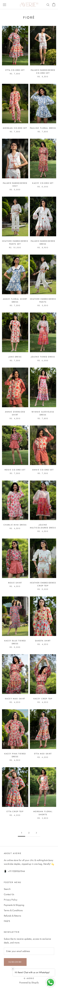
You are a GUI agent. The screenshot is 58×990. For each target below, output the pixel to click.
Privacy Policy (10, 899)
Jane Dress (15, 356)
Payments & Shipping (14, 905)
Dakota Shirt (43, 640)
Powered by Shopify (29, 982)
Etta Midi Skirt (43, 753)
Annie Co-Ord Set (43, 469)
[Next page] (36, 833)
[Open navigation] (4, 4)
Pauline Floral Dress (43, 128)
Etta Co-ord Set (15, 70)
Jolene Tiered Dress (43, 356)
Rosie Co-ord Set (15, 469)
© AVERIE (29, 978)
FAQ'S (7, 921)
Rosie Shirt (15, 582)
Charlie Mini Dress (15, 524)
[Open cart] (53, 4)
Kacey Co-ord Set (42, 183)
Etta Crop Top (15, 811)
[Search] (48, 4)
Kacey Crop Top (43, 698)
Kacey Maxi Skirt (15, 698)
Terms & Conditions (13, 910)
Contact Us (9, 894)
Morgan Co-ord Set (15, 128)
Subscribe (15, 962)
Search (7, 889)
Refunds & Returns (12, 915)
